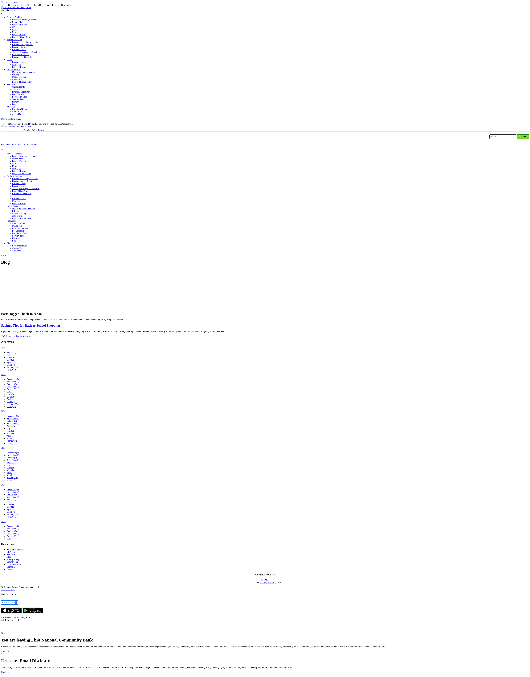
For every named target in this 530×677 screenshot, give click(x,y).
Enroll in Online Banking (34, 130)
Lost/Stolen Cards (29, 144)
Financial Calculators (21, 92)
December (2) (13, 379)
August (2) (11, 426)
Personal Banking (14, 17)
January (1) (11, 480)
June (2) (10, 394)
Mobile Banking (19, 77)
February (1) (12, 367)
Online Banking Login (11, 119)
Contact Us (17, 112)
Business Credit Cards (21, 57)
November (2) (13, 382)
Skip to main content (10, 2)
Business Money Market (22, 44)
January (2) (11, 406)
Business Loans (19, 49)
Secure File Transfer (15, 549)
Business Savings (19, 47)
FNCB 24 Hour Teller (21, 82)
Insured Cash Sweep (21, 54)
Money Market (18, 22)
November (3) (13, 418)
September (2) (13, 423)
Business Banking (14, 39)
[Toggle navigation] (2, 149)
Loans (9, 59)
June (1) (10, 504)
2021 (3, 521)
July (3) (10, 428)
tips (17, 336)
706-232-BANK (267, 582)
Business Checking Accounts (25, 42)
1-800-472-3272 (8, 589)
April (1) (10, 509)
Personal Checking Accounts (24, 20)
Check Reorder (18, 87)
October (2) (12, 421)
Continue (5, 651)
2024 (3, 411)
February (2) (12, 404)
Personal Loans (19, 34)
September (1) (13, 386)
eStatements (17, 79)
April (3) (10, 399)
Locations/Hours (19, 109)
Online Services (13, 69)
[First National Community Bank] (16, 7)
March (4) (11, 401)
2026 (3, 348)
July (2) (10, 391)
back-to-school (26, 336)
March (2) (11, 365)
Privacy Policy (13, 559)
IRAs (14, 29)
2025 (3, 374)
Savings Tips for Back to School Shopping (30, 325)
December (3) (13, 453)
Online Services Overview (23, 72)
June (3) (10, 357)
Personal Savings (19, 24)
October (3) (12, 384)
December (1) (13, 526)
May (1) (10, 433)
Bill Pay (15, 74)
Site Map (265, 580)
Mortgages (16, 32)
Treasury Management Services (25, 52)
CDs (14, 27)
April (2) (10, 362)
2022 (3, 485)
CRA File (11, 552)
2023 (3, 448)
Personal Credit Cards (21, 37)
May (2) (10, 360)
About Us (11, 107)
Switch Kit (17, 89)
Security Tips (18, 99)
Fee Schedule (18, 94)
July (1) (10, 355)
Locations (5, 144)
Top (3, 633)
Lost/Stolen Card (19, 97)
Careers (10, 569)
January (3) (11, 370)
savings (11, 336)
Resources (11, 84)
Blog (14, 104)
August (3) (11, 352)
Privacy (15, 102)
